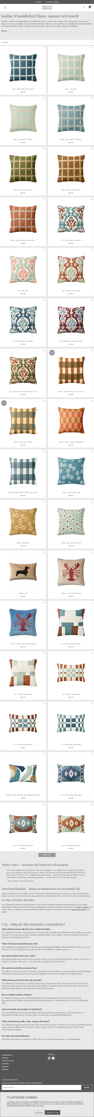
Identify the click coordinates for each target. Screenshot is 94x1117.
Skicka (86, 1087)
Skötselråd (5, 1064)
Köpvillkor (5, 1058)
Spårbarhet (5, 1066)
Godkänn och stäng (52, 1112)
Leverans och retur (8, 1061)
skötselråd (75, 1039)
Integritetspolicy (7, 1055)
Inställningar (39, 1112)
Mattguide (5, 1069)
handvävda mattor (79, 909)
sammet (85, 907)
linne (79, 907)
